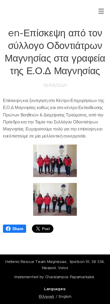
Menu (101, 11)
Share (17, 228)
